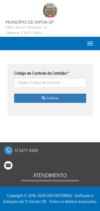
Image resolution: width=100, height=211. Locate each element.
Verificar (51, 98)
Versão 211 (37, 201)
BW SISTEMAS (59, 195)
